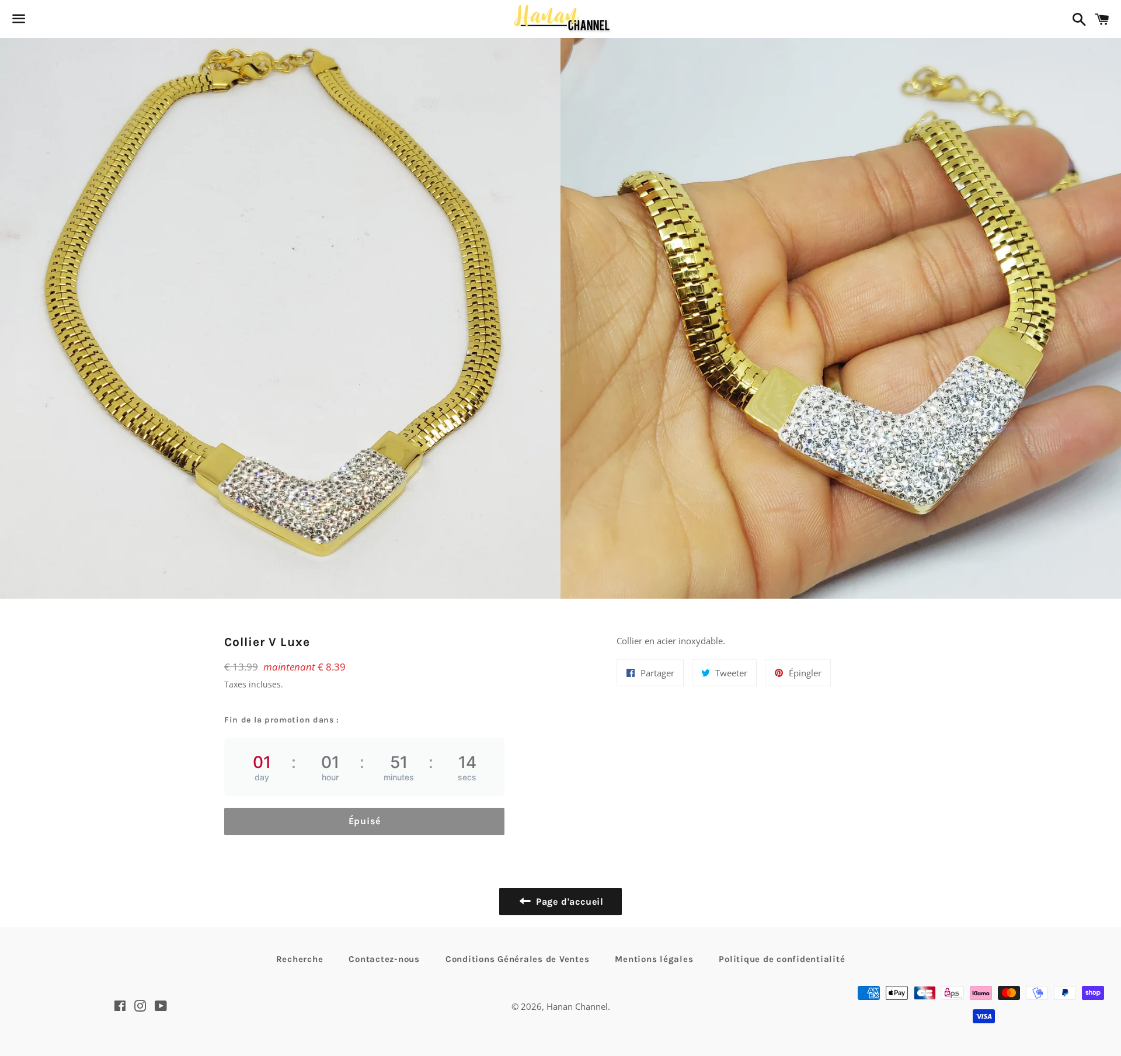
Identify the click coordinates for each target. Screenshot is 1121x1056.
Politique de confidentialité (782, 959)
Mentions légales (654, 959)
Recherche (299, 959)
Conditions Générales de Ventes (517, 959)
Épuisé (365, 820)
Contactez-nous (384, 959)
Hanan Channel (577, 1006)
